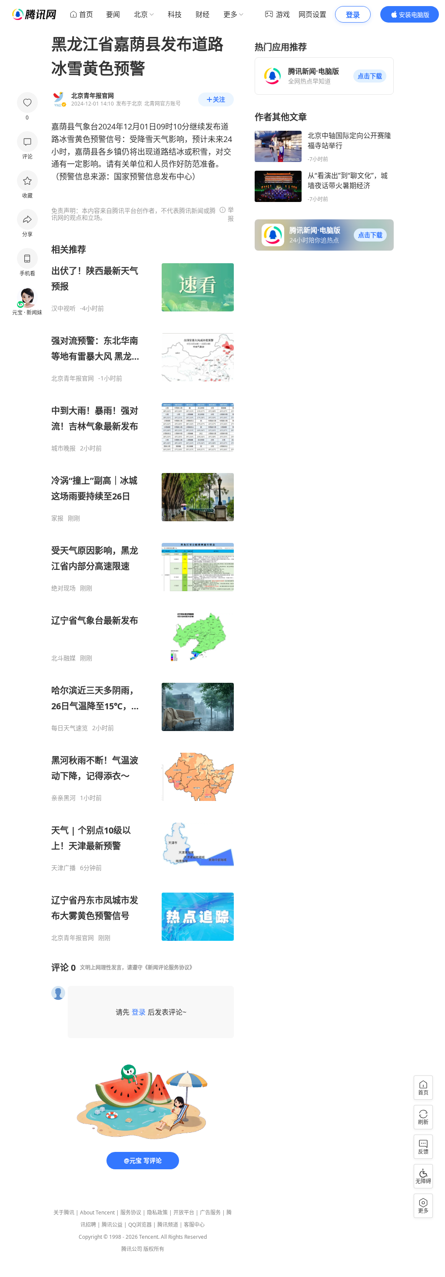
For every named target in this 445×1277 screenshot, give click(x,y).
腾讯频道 (167, 1224)
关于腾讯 (63, 1212)
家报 (57, 518)
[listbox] (142, 593)
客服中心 (194, 1224)
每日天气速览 (69, 728)
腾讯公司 (131, 1249)
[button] (369, 76)
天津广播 (63, 868)
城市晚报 (63, 448)
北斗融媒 (63, 658)
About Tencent (97, 1212)
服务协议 (130, 1212)
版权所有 (153, 1249)
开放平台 (183, 1212)
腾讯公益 (112, 1224)
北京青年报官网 (72, 378)
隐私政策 (157, 1212)
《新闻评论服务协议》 (169, 967)
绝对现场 (63, 588)
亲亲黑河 (63, 798)
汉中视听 (63, 308)
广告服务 (210, 1212)
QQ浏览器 (140, 1224)
